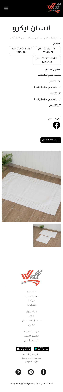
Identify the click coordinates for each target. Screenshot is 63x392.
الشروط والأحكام (31, 355)
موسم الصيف (31, 332)
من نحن (31, 301)
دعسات (40, 38)
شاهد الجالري (49, 140)
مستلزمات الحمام (53, 38)
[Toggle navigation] (6, 8)
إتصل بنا (31, 305)
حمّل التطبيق (31, 296)
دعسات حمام (28, 38)
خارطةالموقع (31, 362)
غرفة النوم (31, 312)
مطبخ (31, 325)
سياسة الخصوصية (31, 358)
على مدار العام (31, 340)
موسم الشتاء (31, 336)
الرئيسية (31, 292)
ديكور (31, 316)
